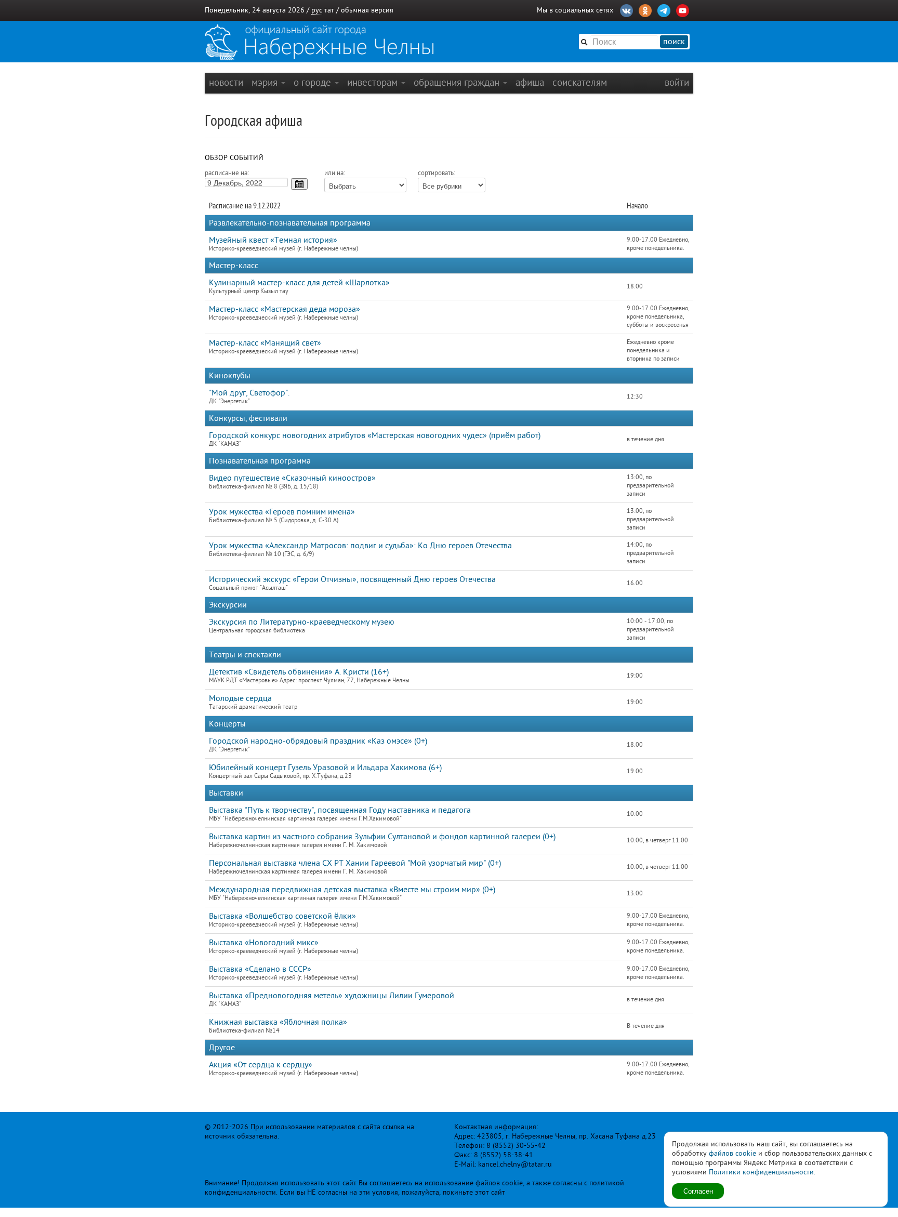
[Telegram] (664, 9)
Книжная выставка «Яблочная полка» (278, 1022)
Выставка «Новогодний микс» (264, 942)
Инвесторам (373, 82)
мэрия (266, 82)
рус (316, 10)
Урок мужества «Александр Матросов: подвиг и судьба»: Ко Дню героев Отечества (360, 545)
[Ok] (645, 9)
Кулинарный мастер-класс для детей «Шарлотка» (299, 282)
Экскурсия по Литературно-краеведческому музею (301, 622)
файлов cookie (732, 1153)
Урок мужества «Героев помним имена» (282, 512)
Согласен (698, 1191)
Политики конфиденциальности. (762, 1172)
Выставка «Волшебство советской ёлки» (282, 916)
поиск (674, 41)
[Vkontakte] (626, 9)
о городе (314, 82)
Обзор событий (234, 158)
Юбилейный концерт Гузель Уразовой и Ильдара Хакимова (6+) (325, 767)
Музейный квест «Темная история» (273, 240)
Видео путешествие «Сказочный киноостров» (292, 478)
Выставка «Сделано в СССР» (260, 969)
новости (226, 82)
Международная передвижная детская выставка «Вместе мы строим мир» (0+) (352, 889)
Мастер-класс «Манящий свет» (265, 343)
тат (329, 10)
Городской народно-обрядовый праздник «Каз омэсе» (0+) (318, 741)
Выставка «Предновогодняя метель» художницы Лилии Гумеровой (331, 995)
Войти (677, 82)
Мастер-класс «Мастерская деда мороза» (284, 309)
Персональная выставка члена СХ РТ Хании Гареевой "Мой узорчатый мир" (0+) (355, 863)
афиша (530, 82)
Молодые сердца (240, 698)
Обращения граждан (458, 82)
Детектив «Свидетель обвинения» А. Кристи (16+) (299, 672)
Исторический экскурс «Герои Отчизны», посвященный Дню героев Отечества (352, 579)
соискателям (579, 82)
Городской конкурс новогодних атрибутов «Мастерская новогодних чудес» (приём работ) (374, 435)
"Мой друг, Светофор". (249, 393)
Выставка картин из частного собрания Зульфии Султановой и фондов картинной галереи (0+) (382, 836)
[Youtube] (683, 9)
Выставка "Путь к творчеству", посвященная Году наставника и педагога (340, 810)
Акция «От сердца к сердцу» (260, 1064)
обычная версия (367, 10)
